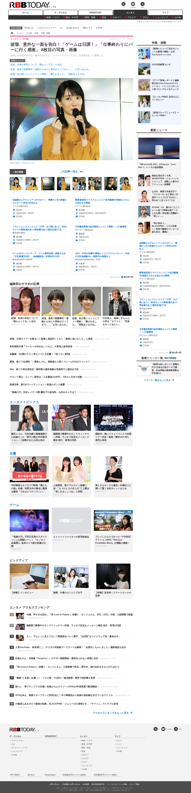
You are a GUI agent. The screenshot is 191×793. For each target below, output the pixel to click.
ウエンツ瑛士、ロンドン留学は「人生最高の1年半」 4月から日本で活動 (54, 377)
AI (61, 28)
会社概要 (86, 784)
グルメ (119, 740)
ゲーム (14, 504)
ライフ (165, 12)
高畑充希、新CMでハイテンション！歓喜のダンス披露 (45, 384)
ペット (119, 744)
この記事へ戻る (71, 171)
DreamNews (50, 775)
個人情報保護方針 (98, 784)
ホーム (25, 12)
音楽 (104, 17)
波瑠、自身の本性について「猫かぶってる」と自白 (36, 64)
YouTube (169, 729)
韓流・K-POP (72, 17)
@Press (31, 775)
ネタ (13, 744)
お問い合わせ (54, 784)
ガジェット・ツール (19, 748)
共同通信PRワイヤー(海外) (105, 775)
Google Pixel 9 (72, 28)
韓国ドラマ (87, 28)
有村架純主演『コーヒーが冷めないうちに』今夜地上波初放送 (49, 346)
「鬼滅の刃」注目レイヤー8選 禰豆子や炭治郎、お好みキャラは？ (51, 392)
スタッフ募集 (134, 784)
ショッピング (161, 17)
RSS (180, 729)
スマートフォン (17, 740)
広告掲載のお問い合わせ (71, 784)
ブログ (146, 17)
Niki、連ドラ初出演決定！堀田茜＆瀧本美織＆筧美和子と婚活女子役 (52, 369)
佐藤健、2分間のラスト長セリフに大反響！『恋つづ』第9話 (48, 354)
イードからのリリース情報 (117, 784)
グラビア (132, 17)
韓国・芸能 (90, 17)
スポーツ (117, 17)
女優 (13, 453)
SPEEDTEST (95, 12)
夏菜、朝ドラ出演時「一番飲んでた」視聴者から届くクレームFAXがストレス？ (58, 361)
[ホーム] (12, 33)
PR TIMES (15, 775)
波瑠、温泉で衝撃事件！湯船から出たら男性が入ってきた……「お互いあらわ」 (50, 69)
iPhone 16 (28, 28)
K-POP (99, 28)
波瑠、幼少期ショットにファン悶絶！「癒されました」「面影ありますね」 (48, 74)
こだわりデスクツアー (46, 28)
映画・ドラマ (53, 17)
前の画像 (19, 172)
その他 (177, 17)
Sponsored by (115, 277)
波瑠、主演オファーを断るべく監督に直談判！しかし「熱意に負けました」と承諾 (59, 338)
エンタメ (130, 12)
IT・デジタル (60, 12)
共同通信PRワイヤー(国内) (74, 775)
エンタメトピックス (24, 402)
